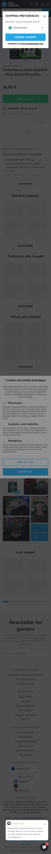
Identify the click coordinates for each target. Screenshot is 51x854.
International (20, 28)
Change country (25, 37)
